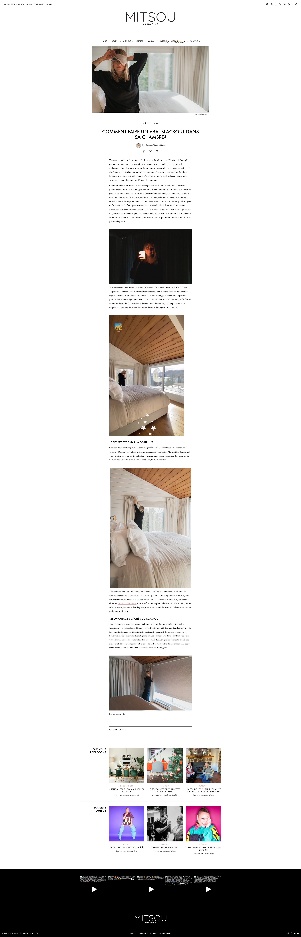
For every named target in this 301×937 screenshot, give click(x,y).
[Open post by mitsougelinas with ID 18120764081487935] (121, 889)
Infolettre (39, 4)
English (48, 4)
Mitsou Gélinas (159, 145)
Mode (104, 41)
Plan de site (143, 933)
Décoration (150, 123)
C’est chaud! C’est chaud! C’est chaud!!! (203, 848)
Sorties (139, 41)
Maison (151, 41)
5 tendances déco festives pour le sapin (165, 790)
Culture (127, 41)
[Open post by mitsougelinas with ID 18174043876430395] (207, 889)
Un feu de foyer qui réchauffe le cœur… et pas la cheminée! (203, 790)
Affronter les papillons (164, 847)
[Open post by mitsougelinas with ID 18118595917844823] (150, 889)
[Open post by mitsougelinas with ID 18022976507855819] (178, 889)
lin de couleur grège (127, 603)
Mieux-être (192, 41)
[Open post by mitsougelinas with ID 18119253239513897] (93, 889)
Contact (29, 4)
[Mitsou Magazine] (150, 18)
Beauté (115, 41)
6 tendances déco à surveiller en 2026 (126, 790)
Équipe (21, 4)
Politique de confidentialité (160, 933)
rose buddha (204, 114)
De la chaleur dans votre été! (127, 847)
